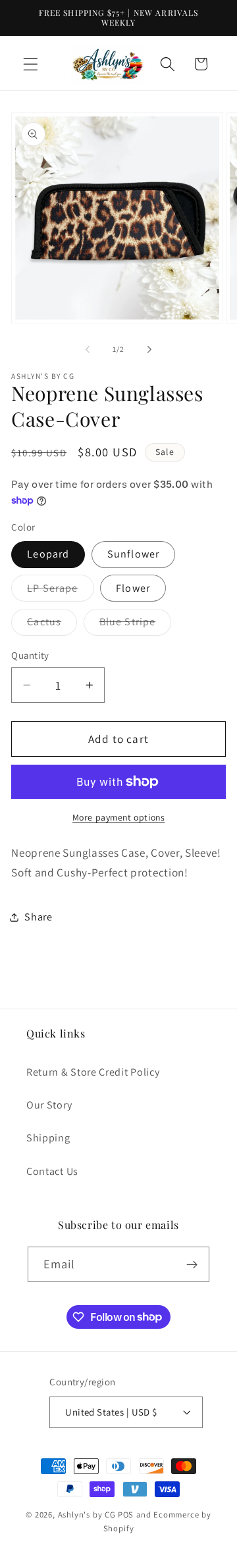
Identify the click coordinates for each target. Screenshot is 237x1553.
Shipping (48, 1138)
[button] (30, 64)
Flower (133, 588)
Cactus (52, 625)
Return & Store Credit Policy (92, 1072)
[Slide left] (87, 349)
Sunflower (133, 554)
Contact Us (52, 1171)
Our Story (49, 1105)
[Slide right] (149, 349)
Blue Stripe (135, 625)
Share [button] (38, 917)
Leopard (48, 554)
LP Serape (60, 591)
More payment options (118, 817)
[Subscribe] (192, 1264)
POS (126, 1514)
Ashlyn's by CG (87, 1514)
